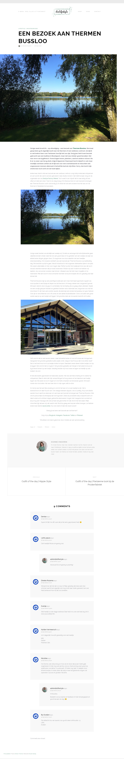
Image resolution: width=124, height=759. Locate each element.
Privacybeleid (7, 753)
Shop (80, 11)
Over (88, 11)
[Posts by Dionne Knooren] (19, 46)
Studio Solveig (32, 753)
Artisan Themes (19, 753)
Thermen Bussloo (79, 148)
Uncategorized (32, 28)
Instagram (59, 415)
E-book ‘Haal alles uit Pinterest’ (32, 11)
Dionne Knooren (27, 46)
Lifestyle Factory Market (50, 178)
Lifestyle (21, 28)
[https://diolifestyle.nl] (52, 458)
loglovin (52, 415)
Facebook (66, 415)
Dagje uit (32, 427)
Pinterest (80, 415)
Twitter (72, 415)
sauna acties (46, 406)
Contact (97, 11)
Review (53, 427)
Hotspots (39, 427)
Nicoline (44, 658)
